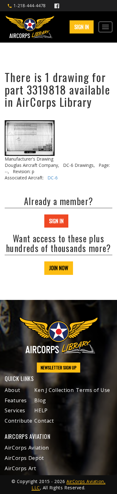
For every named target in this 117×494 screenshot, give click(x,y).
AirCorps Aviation (27, 447)
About (12, 390)
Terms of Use (93, 390)
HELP (41, 410)
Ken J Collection (54, 390)
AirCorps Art (20, 468)
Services (15, 410)
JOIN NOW (58, 268)
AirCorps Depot (24, 458)
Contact (44, 420)
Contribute (18, 420)
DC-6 (52, 178)
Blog (40, 400)
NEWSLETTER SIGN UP (58, 367)
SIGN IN (56, 221)
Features (16, 400)
